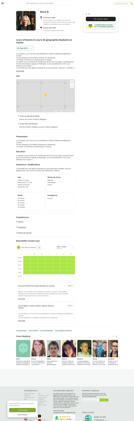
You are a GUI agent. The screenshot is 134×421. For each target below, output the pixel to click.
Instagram (30, 420)
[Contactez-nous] (132, 3)
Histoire (20, 222)
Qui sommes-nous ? (43, 395)
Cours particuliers (21, 330)
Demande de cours (29, 397)
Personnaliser (22, 414)
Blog (39, 393)
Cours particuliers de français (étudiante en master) (36, 286)
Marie (43, 12)
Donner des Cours (121, 3)
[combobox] (49, 3)
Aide (25, 399)
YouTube (44, 420)
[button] (89, 14)
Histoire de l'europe (24, 233)
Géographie (22, 227)
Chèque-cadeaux (42, 404)
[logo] (15, 3)
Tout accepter (23, 410)
